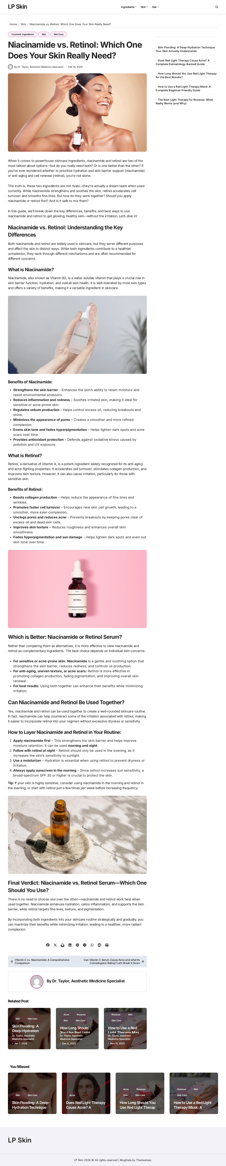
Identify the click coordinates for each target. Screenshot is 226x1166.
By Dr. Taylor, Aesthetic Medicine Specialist (38, 66)
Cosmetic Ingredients (22, 34)
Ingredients (128, 7)
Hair (154, 7)
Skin (143, 7)
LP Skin (17, 6)
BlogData (125, 1160)
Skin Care (59, 34)
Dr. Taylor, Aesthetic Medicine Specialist (88, 981)
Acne (66, 1014)
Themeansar (143, 1160)
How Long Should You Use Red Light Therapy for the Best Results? (138, 1107)
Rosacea (81, 1014)
